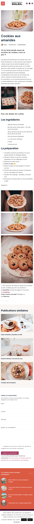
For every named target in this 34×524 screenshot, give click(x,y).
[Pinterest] (32, 3)
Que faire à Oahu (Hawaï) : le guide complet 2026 (20, 495)
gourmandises (22, 44)
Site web (3, 419)
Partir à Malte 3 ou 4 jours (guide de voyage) (18, 480)
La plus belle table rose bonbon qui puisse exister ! (20, 488)
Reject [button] (30, 519)
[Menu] (3, 3)
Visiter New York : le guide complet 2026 (19, 503)
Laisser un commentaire (10, 453)
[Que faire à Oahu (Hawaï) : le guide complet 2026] (4, 495)
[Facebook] (27, 3)
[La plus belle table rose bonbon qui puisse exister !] (4, 488)
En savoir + (17, 522)
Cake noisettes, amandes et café (11, 334)
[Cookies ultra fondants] (17, 371)
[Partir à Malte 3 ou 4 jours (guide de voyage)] (4, 481)
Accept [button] (24, 519)
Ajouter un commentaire (8, 427)
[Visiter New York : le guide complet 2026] (4, 503)
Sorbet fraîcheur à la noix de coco (12, 358)
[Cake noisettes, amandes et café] (17, 323)
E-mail (3, 411)
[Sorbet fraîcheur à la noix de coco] (17, 347)
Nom (3, 403)
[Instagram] (29, 3)
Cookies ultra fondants (8, 382)
